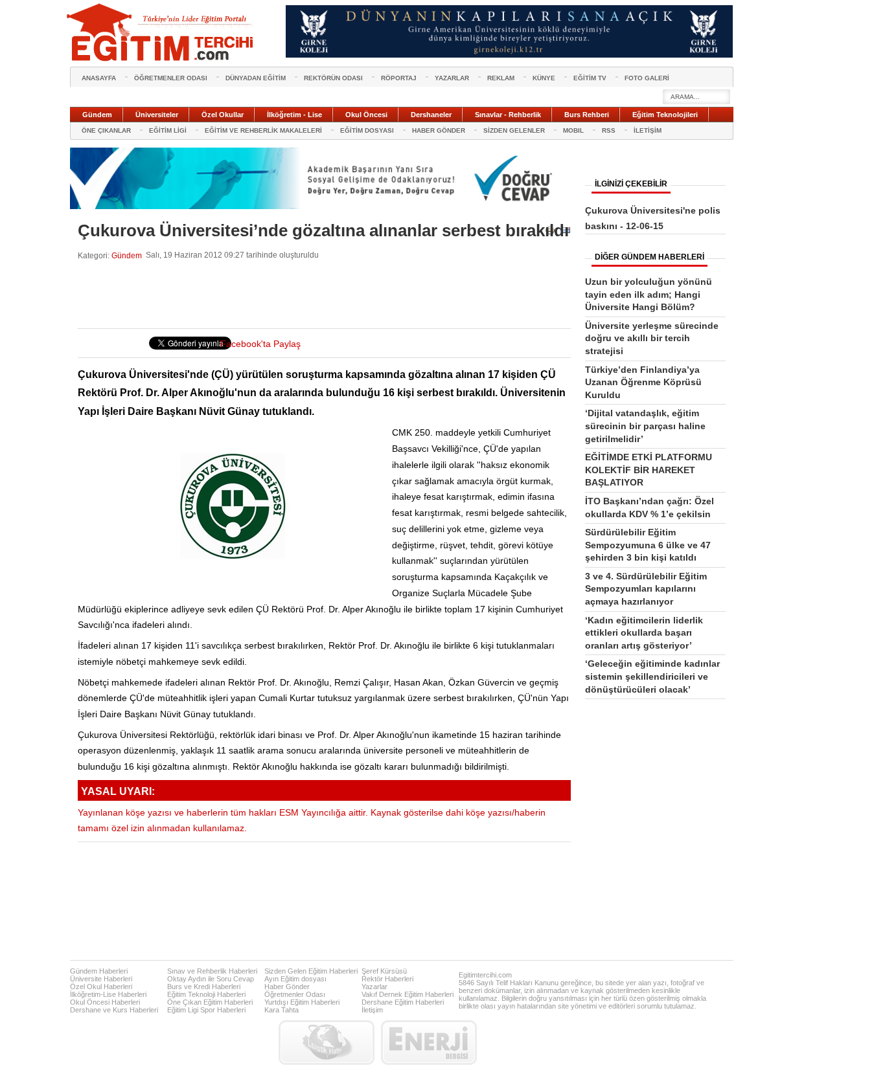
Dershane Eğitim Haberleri (403, 1002)
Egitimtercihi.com (485, 975)
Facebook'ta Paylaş (260, 344)
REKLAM (500, 78)
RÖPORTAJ (399, 78)
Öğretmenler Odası (294, 994)
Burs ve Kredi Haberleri (203, 986)
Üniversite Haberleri (101, 979)
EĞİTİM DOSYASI (367, 130)
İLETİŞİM (647, 130)
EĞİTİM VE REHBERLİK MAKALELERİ (263, 130)
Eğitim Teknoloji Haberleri (206, 994)
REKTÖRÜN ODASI (333, 78)
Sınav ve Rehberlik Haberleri (212, 971)
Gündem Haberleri (99, 971)
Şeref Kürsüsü (384, 971)
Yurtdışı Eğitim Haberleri (301, 1002)
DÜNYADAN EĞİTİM (255, 78)
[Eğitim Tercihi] (161, 32)
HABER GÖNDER (438, 130)
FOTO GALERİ (647, 78)
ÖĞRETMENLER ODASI (170, 78)
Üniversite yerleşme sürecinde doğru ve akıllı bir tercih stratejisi (651, 338)
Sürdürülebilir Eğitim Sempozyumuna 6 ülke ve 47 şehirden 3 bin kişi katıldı (648, 545)
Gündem (126, 255)
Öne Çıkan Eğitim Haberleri (210, 1002)
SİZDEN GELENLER (514, 130)
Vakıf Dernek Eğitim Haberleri (408, 994)
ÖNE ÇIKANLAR (106, 130)
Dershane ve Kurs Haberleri (114, 1010)
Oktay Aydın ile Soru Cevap (210, 979)
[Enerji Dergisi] (429, 1042)
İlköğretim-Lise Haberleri (108, 994)
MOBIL (573, 130)
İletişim (372, 1010)
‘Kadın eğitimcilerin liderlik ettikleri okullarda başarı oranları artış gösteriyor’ (644, 633)
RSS (608, 130)
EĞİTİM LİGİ (168, 130)
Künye (544, 78)
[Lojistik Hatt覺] (326, 1042)
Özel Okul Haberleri (101, 986)
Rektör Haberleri (387, 979)
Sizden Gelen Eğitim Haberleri (311, 971)
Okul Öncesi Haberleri (105, 1002)
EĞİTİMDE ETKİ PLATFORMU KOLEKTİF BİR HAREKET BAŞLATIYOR (648, 469)
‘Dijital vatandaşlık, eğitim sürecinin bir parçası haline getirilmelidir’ (645, 425)
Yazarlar (374, 986)
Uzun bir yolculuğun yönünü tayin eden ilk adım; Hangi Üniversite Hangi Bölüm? (648, 294)
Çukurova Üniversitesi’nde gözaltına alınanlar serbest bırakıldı (323, 230)
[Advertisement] (313, 294)
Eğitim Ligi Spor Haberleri (206, 1010)
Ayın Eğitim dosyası (295, 979)
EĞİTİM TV (589, 78)
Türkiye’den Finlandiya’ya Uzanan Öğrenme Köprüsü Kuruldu (643, 382)
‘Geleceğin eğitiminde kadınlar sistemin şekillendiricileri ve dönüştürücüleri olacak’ (652, 676)
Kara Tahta (281, 1010)
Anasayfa (99, 78)
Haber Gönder (287, 986)
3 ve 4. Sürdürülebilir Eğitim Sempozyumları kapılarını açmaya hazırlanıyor (646, 589)
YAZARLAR (452, 78)
